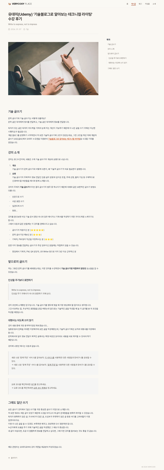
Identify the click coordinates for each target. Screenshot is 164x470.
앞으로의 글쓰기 (113, 54)
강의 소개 (111, 49)
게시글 (133, 4)
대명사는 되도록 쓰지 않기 (118, 63)
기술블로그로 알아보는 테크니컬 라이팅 (64, 139)
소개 (154, 4)
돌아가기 (14, 458)
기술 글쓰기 (112, 44)
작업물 (147, 4)
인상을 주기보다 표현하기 (117, 58)
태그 (140, 4)
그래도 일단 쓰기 (113, 68)
